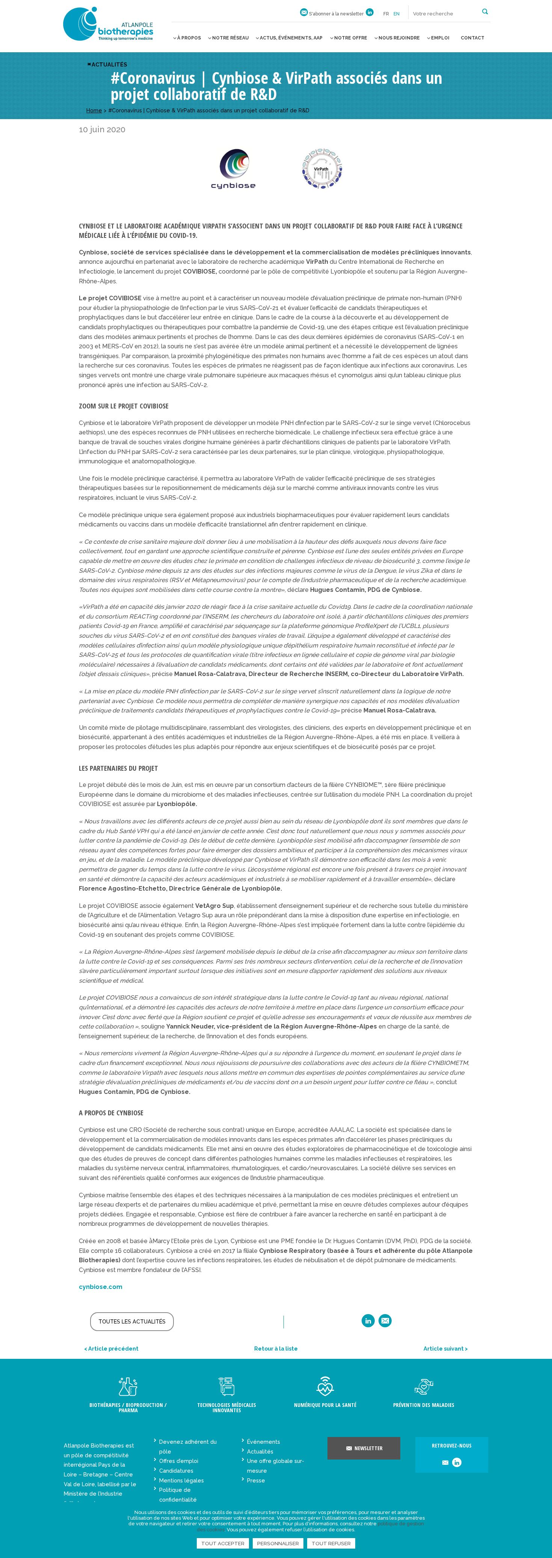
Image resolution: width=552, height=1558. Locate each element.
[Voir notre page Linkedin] (370, 14)
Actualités (109, 64)
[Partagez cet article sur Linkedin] (368, 1323)
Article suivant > (446, 1348)
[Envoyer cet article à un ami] (385, 1323)
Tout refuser (331, 1543)
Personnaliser (278, 1543)
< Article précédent (111, 1348)
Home (94, 110)
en (397, 14)
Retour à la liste (276, 1348)
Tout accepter (222, 1543)
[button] (485, 11)
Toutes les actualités (132, 1321)
